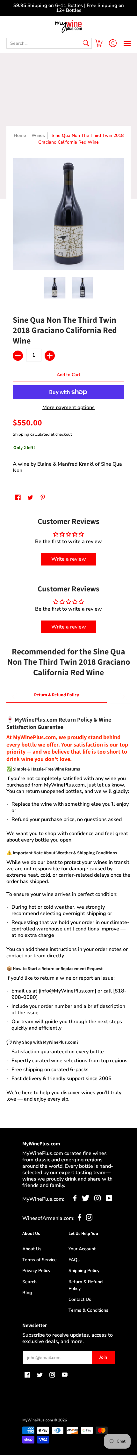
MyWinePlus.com (37, 1420)
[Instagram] (97, 1199)
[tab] (56, 696)
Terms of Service (39, 1260)
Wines (38, 135)
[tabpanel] (68, 906)
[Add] (50, 356)
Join (103, 1357)
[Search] (86, 43)
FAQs (74, 1260)
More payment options (68, 407)
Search (29, 1282)
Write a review (68, 559)
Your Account (82, 1249)
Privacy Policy (36, 1271)
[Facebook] (75, 1199)
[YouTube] (109, 1199)
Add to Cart (68, 375)
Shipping (21, 434)
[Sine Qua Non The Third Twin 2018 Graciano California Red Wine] (55, 287)
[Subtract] (18, 356)
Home (20, 135)
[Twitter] (86, 1199)
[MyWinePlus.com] (68, 26)
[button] (99, 43)
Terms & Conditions (88, 1310)
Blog (27, 1293)
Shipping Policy (83, 1271)
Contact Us (79, 1299)
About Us (31, 1249)
